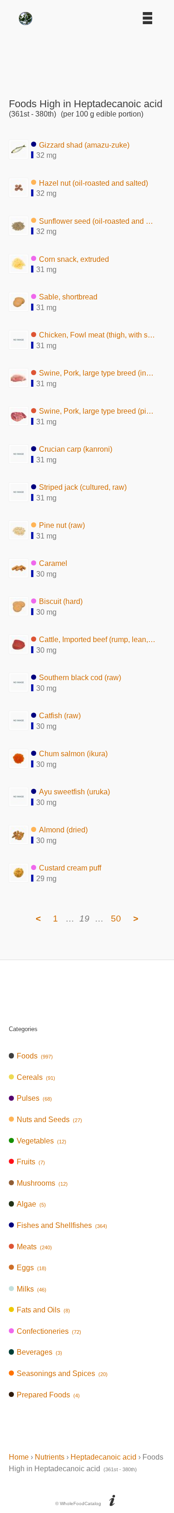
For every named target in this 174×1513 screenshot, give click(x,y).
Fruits (31, 1162)
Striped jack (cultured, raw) (83, 487)
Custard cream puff (70, 868)
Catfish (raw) (60, 716)
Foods (35, 1056)
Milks (31, 1289)
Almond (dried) (63, 830)
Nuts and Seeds (49, 1119)
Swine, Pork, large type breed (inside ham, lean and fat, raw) (97, 373)
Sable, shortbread (68, 297)
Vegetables (41, 1141)
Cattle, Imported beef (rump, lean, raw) (97, 639)
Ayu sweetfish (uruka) (74, 792)
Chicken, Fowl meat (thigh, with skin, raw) (97, 335)
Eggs (31, 1268)
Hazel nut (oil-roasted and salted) (93, 183)
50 (116, 918)
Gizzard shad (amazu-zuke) (84, 145)
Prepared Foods (48, 1395)
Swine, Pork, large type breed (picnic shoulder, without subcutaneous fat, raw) (97, 411)
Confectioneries (49, 1331)
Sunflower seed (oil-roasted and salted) (97, 221)
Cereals (36, 1077)
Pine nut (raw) (62, 525)
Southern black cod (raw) (80, 678)
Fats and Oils (43, 1310)
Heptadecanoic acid (103, 1457)
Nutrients (49, 1457)
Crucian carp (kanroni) (75, 449)
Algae (31, 1204)
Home (19, 1457)
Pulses (34, 1098)
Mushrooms (42, 1183)
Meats (34, 1247)
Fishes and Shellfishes (62, 1225)
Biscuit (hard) (61, 601)
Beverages (39, 1352)
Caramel (53, 563)
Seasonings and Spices (62, 1373)
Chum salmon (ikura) (73, 754)
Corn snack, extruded (74, 259)
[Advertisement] (87, 58)
